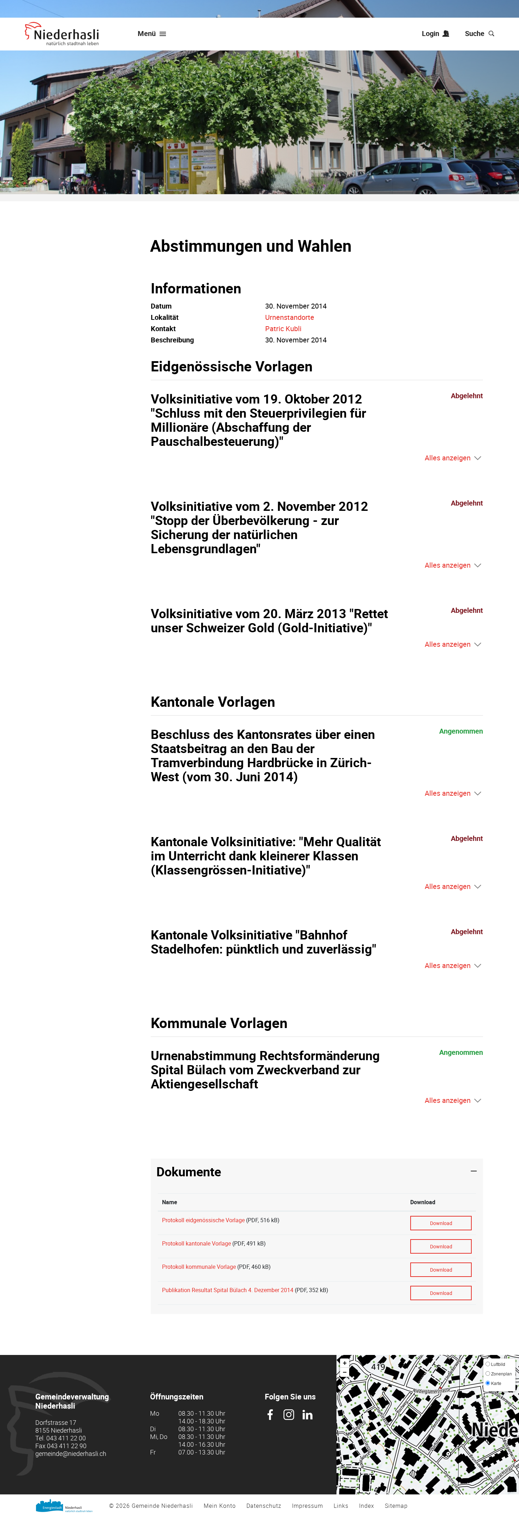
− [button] (345, 1372)
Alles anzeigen (448, 457)
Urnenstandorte (289, 317)
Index (366, 1506)
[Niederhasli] (62, 33)
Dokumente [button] (188, 1171)
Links (341, 1506)
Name (169, 1202)
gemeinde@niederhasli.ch (70, 1453)
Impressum (307, 1506)
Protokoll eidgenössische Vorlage (203, 1220)
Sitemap (396, 1506)
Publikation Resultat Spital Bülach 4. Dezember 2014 (227, 1290)
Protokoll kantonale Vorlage (196, 1243)
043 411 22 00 (66, 1438)
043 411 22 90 (66, 1445)
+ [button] (345, 1363)
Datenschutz (263, 1506)
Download (422, 1202)
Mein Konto (220, 1506)
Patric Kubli (283, 328)
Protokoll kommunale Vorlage (199, 1267)
